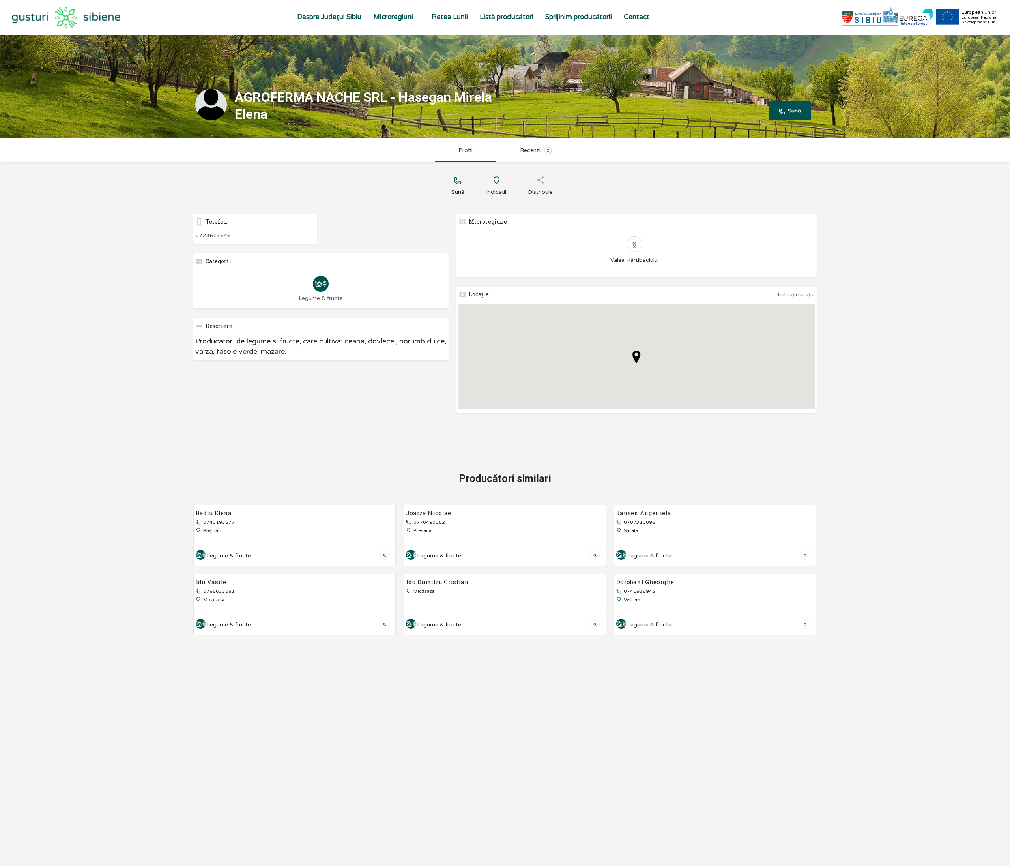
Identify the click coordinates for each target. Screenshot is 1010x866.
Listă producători (506, 17)
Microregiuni (393, 17)
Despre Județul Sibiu (329, 17)
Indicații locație (796, 295)
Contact (636, 17)
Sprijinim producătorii (578, 17)
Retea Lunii (450, 17)
